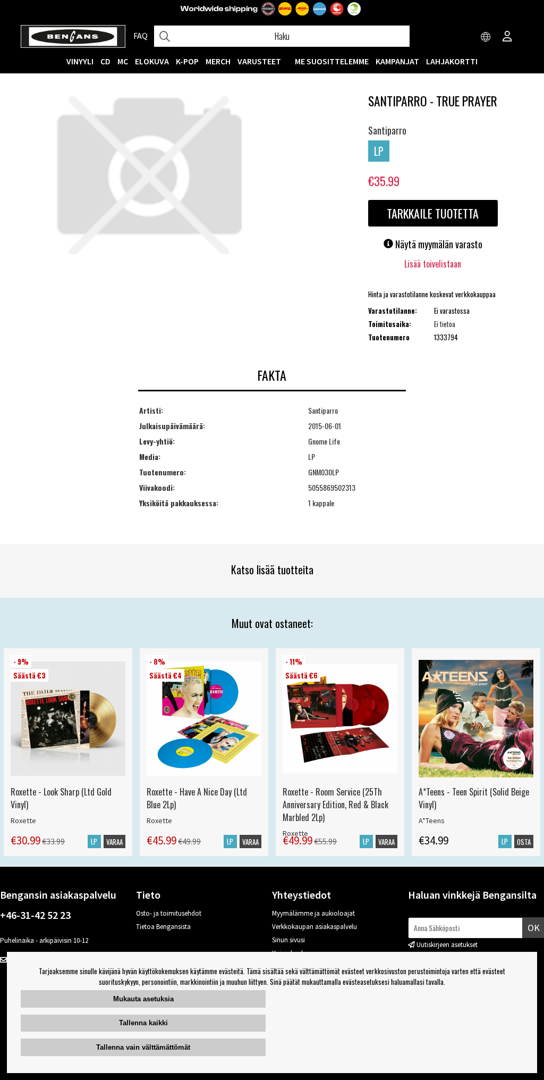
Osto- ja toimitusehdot (168, 913)
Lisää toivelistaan (432, 263)
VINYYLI (80, 61)
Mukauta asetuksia (143, 999)
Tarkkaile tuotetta (433, 213)
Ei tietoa (444, 324)
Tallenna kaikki (143, 1023)
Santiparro (387, 130)
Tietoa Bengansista (163, 926)
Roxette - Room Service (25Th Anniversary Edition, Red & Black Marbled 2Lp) (335, 804)
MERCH (218, 61)
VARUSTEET (259, 61)
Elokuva (152, 61)
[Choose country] (486, 37)
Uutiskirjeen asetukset (447, 944)
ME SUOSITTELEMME (332, 61)
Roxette (23, 820)
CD (105, 61)
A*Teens (432, 820)
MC (122, 61)
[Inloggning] (507, 37)
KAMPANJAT (397, 61)
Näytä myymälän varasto (437, 244)
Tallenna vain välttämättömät (143, 1047)
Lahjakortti (452, 61)
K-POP (187, 61)
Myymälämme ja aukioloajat (313, 913)
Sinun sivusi (288, 939)
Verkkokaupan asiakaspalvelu (314, 926)
